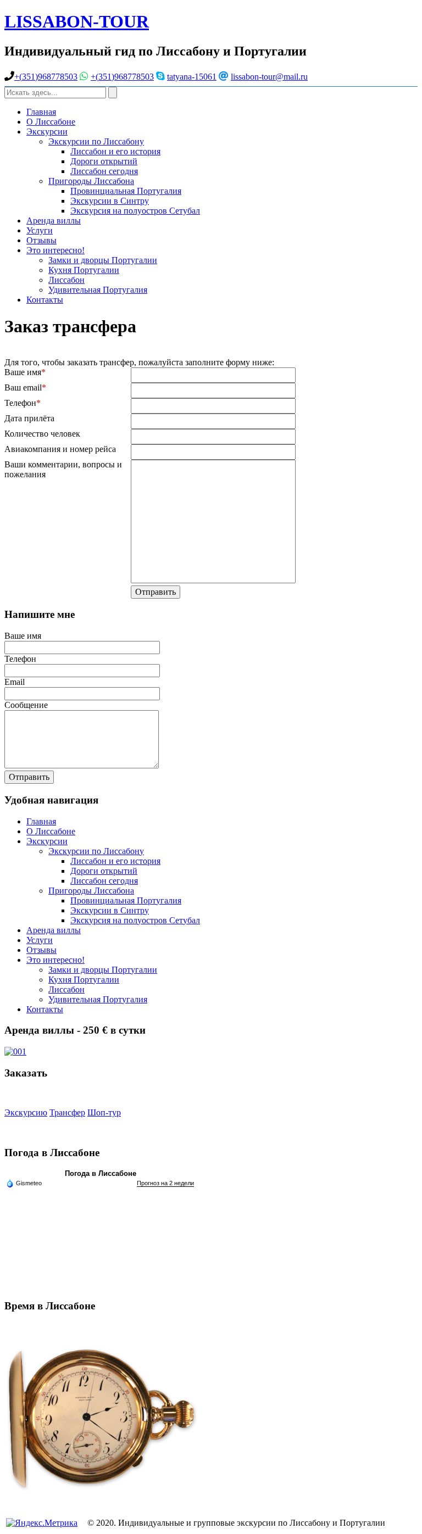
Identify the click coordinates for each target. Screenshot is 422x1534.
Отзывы (41, 240)
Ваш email (23, 387)
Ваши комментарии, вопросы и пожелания (63, 469)
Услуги (39, 230)
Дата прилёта (29, 418)
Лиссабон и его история (115, 151)
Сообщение (26, 705)
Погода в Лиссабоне (100, 1173)
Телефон (20, 403)
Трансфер (67, 1112)
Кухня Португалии (83, 270)
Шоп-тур (104, 1112)
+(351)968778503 (45, 76)
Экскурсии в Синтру (109, 200)
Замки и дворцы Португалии (102, 260)
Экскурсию (25, 1112)
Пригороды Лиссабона (91, 181)
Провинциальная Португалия (125, 191)
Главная (41, 111)
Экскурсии (47, 131)
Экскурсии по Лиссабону (96, 141)
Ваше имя (22, 372)
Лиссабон (66, 280)
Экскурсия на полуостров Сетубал (135, 210)
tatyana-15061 (191, 76)
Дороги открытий (103, 161)
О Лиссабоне (50, 121)
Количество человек (42, 433)
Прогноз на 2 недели (165, 1183)
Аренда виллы (53, 220)
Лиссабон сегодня (104, 171)
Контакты (44, 299)
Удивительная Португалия (97, 289)
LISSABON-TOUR (76, 21)
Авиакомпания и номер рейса (60, 449)
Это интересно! (55, 250)
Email (14, 682)
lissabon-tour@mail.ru (269, 76)
